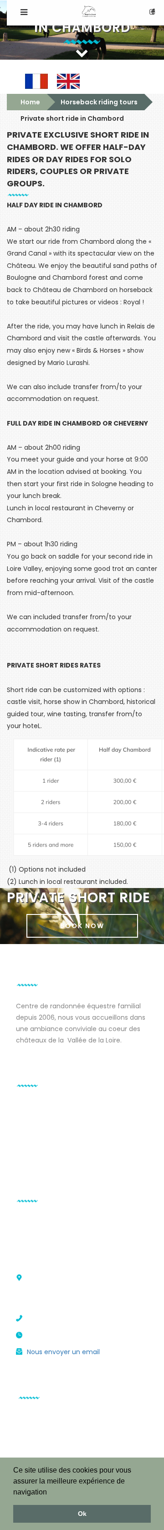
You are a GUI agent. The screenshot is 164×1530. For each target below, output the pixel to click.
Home (30, 102)
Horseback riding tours (99, 102)
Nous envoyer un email (63, 1351)
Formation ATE (39, 1118)
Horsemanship (39, 1143)
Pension (28, 1132)
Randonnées (36, 1107)
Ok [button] (82, 1513)
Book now (82, 925)
